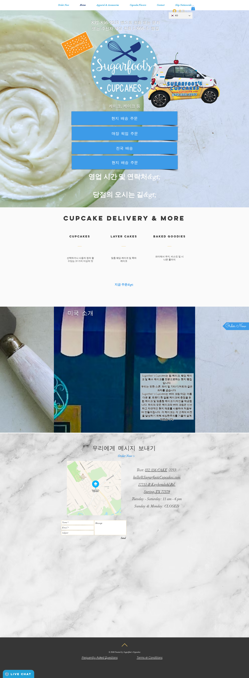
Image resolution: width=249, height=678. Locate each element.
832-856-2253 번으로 (111, 22)
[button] (107, 5)
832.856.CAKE (156, 470)
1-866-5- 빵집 (146, 28)
